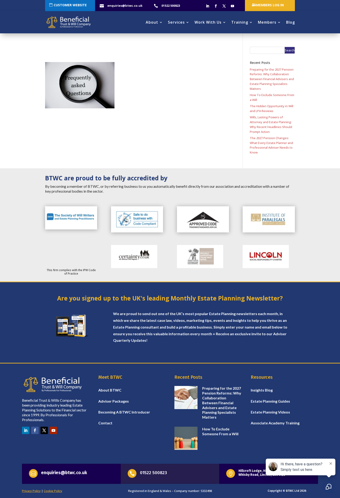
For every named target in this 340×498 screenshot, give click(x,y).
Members (267, 22)
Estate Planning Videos (270, 412)
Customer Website (70, 5)
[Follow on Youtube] (232, 6)
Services (176, 22)
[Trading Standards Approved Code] (203, 231)
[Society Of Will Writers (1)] (71, 228)
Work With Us (208, 22)
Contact (105, 423)
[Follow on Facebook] (216, 6)
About (152, 22)
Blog (290, 22)
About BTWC (109, 390)
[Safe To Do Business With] (137, 231)
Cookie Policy (53, 491)
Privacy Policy (31, 491)
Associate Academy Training (275, 423)
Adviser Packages (113, 401)
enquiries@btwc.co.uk (64, 472)
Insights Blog (262, 390)
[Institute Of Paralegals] (269, 231)
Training (239, 22)
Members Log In (270, 5)
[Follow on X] (224, 6)
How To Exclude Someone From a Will (220, 431)
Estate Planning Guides (270, 401)
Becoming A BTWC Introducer (124, 412)
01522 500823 (153, 472)
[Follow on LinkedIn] (207, 6)
